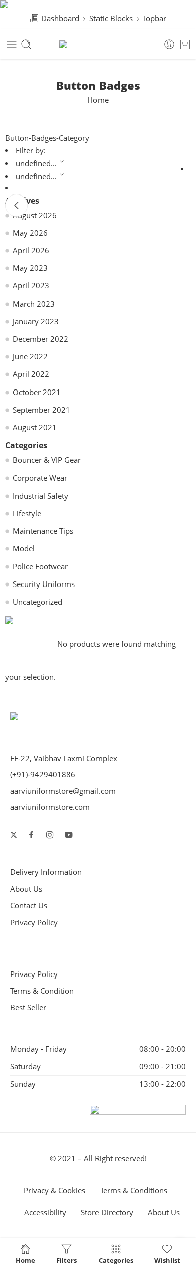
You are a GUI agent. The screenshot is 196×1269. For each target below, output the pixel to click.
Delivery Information (46, 872)
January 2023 (36, 321)
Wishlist (167, 1260)
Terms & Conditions (133, 1190)
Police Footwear (40, 566)
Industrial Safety (40, 496)
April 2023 (31, 285)
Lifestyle (27, 513)
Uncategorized (37, 602)
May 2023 (30, 268)
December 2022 (40, 339)
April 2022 (31, 374)
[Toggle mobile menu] (11, 44)
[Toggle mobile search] (26, 44)
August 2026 (35, 215)
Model (24, 548)
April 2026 (31, 250)
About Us (26, 889)
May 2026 (30, 233)
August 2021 (35, 427)
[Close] (16, 205)
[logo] (31, 718)
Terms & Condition (42, 991)
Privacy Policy (34, 922)
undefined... (36, 163)
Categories (116, 1260)
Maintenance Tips (43, 531)
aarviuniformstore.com (50, 807)
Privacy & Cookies (54, 1190)
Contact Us (28, 905)
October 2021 (37, 392)
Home (98, 100)
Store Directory (107, 1212)
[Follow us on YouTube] (68, 834)
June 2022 (30, 356)
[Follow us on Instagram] (49, 834)
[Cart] (185, 44)
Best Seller (28, 1007)
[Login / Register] (169, 44)
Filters (66, 1260)
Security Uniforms (44, 584)
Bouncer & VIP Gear (47, 460)
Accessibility (45, 1212)
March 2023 (34, 304)
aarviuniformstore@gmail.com (63, 791)
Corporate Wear (40, 478)
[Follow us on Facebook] (31, 835)
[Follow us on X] (13, 834)
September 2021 (41, 410)
